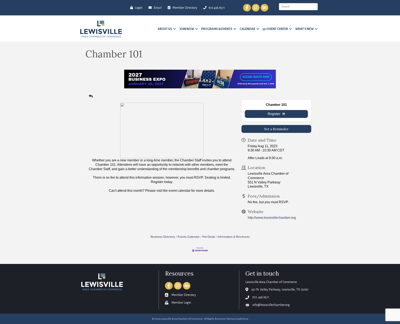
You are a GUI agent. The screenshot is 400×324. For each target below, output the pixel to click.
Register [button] (274, 114)
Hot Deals (208, 236)
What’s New (304, 29)
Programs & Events (216, 29)
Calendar (247, 29)
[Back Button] (91, 96)
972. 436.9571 (260, 297)
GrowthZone (241, 319)
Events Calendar (189, 236)
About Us (165, 29)
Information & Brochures (234, 236)
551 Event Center (275, 29)
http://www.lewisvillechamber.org (272, 217)
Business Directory (163, 236)
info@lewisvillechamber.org (271, 305)
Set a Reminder (276, 129)
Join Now (186, 29)
